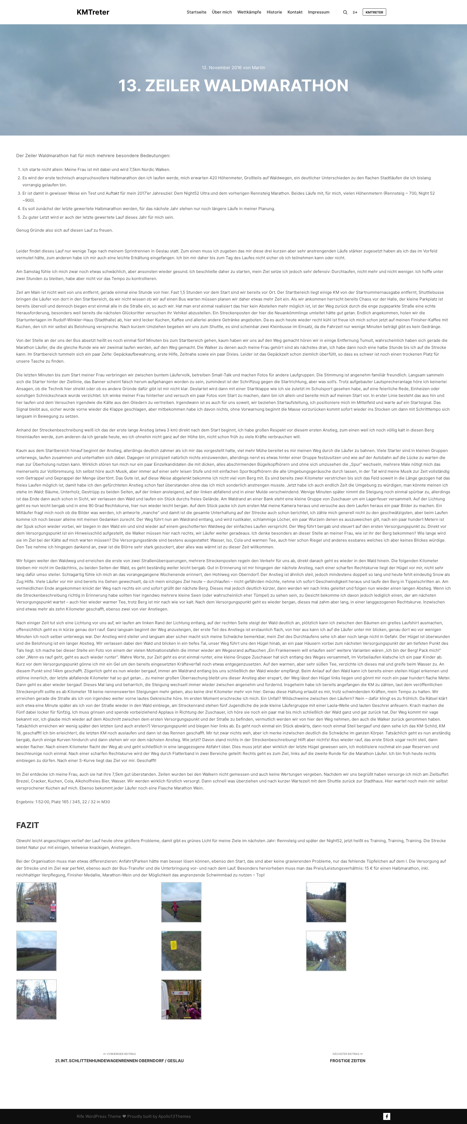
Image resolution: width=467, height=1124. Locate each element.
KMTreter (93, 12)
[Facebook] (386, 1116)
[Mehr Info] (355, 12)
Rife (80, 1116)
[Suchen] (345, 12)
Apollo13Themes (174, 1116)
